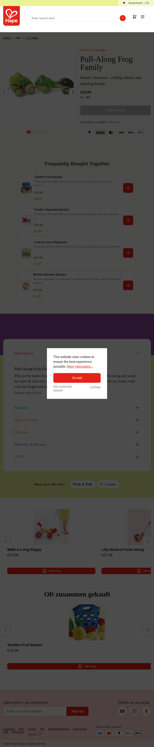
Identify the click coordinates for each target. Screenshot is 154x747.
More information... (80, 366)
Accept (77, 378)
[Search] (123, 18)
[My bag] (134, 17)
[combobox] (74, 18)
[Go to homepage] (11, 16)
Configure (95, 386)
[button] (136, 3)
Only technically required (62, 388)
